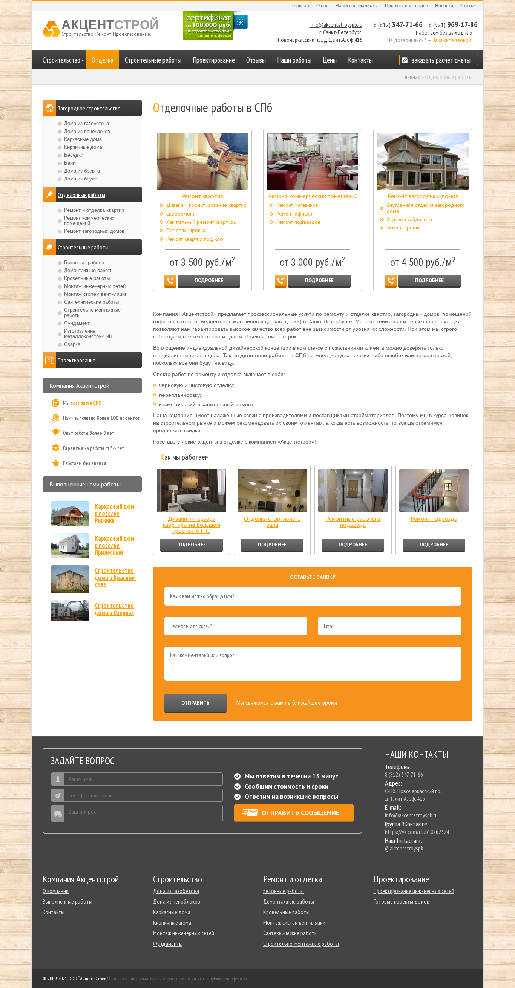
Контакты (360, 59)
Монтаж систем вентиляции (95, 294)
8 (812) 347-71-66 (404, 774)
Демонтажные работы (88, 270)
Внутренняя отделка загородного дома (425, 208)
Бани (69, 163)
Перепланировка (185, 230)
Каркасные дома (83, 139)
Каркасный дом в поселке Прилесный (114, 545)
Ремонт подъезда (434, 518)
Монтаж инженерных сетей (95, 286)
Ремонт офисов (294, 214)
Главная (300, 5)
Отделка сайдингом (409, 219)
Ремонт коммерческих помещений (312, 196)
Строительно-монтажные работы (92, 312)
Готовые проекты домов (401, 901)
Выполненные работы (67, 901)
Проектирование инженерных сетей (414, 891)
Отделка (102, 59)
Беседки (73, 155)
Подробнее (209, 280)
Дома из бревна (82, 171)
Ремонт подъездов (298, 222)
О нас (322, 5)
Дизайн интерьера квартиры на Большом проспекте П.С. (191, 524)
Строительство (61, 59)
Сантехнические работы (91, 302)
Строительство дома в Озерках (114, 609)
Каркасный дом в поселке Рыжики (114, 513)
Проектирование (214, 59)
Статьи (468, 5)
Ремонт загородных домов (423, 196)
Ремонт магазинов (297, 205)
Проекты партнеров (406, 5)
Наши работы (294, 59)
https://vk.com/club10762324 (417, 831)
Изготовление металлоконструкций (88, 333)
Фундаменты (167, 943)
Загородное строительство (89, 108)
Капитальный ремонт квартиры (201, 222)
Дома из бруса (80, 179)
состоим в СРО (86, 402)
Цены (330, 59)
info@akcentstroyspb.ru (336, 24)
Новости (444, 5)
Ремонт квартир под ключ (196, 239)
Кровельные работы (87, 278)
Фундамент (77, 323)
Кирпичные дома (83, 147)
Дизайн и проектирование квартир (206, 205)
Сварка (72, 344)
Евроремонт (180, 214)
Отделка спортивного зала (272, 521)
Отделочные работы (81, 195)
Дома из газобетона (86, 123)
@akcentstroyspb (404, 848)
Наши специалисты (357, 5)
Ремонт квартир (202, 196)
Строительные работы (153, 59)
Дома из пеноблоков (87, 131)
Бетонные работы (84, 262)
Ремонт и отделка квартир (94, 210)
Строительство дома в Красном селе (115, 577)
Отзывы (256, 59)
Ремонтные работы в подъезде (352, 521)
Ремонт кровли (403, 228)
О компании (56, 891)
